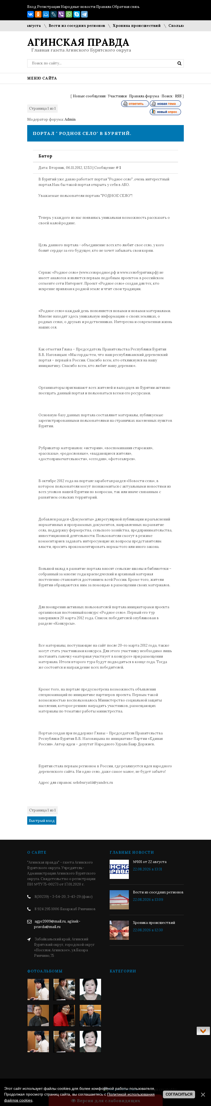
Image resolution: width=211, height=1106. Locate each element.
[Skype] (76, 14)
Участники (117, 96)
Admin (70, 119)
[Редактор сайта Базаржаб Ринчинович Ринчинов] (38, 1015)
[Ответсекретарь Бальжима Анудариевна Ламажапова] (64, 1015)
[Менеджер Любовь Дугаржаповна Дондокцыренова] (64, 989)
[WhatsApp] (69, 14)
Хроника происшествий (129, 25)
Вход (31, 6)
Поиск (167, 96)
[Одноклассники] (38, 14)
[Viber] (61, 14)
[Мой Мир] (46, 14)
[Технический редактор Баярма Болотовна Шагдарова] (38, 989)
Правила (103, 6)
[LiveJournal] (53, 14)
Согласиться (179, 1094)
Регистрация (48, 6)
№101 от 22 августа (149, 862)
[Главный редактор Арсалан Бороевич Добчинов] (90, 1015)
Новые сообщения (89, 96)
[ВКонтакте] (30, 14)
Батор (45, 156)
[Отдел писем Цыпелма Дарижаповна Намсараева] (90, 989)
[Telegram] (84, 14)
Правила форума (144, 96)
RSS (178, 96)
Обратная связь (126, 6)
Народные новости (78, 6)
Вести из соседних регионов (69, 25)
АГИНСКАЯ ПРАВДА (78, 42)
